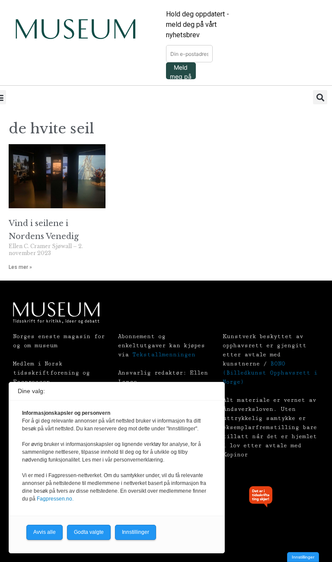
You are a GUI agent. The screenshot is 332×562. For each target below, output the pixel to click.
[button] (320, 97)
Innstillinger (303, 557)
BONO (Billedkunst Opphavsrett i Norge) (270, 372)
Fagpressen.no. (55, 499)
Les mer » (20, 267)
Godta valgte (89, 532)
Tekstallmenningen (163, 354)
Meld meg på (181, 71)
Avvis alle (44, 532)
